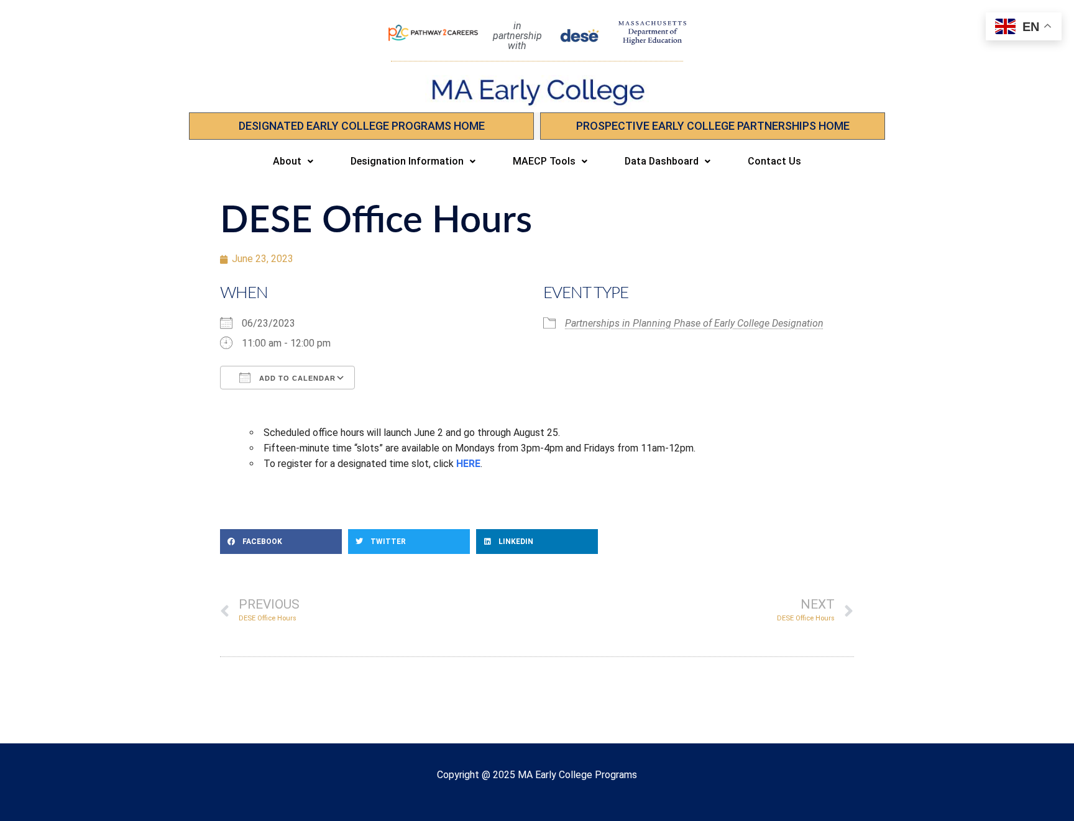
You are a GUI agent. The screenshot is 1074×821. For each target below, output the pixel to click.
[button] (293, 161)
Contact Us (774, 161)
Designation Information (407, 161)
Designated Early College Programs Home (362, 125)
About (287, 161)
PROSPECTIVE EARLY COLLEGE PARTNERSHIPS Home (713, 125)
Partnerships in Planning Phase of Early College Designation (694, 323)
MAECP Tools (544, 161)
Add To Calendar (296, 378)
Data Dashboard (662, 161)
